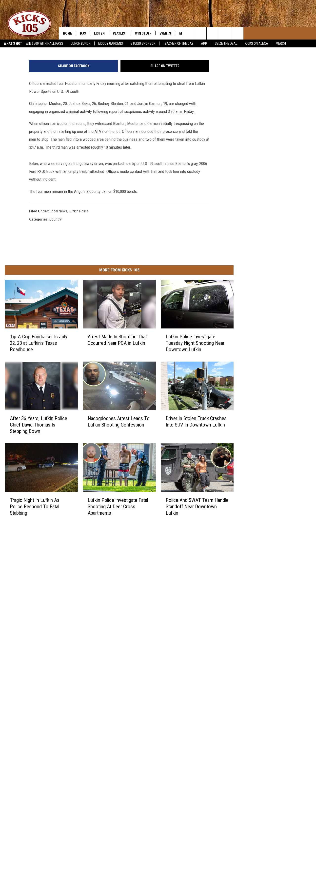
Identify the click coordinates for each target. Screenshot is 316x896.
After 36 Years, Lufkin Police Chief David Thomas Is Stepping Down (38, 424)
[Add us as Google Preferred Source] (200, 33)
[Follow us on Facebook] (225, 33)
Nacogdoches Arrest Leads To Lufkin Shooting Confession (119, 421)
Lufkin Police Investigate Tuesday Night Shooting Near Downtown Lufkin (195, 343)
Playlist (120, 33)
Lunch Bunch (81, 43)
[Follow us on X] (237, 33)
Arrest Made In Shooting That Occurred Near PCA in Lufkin (117, 340)
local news (58, 211)
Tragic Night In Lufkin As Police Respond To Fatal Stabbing (34, 506)
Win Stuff (143, 33)
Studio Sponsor (143, 43)
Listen (99, 33)
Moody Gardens (110, 43)
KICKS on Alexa (256, 43)
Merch (281, 43)
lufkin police (79, 211)
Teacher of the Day (178, 43)
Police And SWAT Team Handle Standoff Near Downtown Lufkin (197, 506)
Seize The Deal (226, 43)
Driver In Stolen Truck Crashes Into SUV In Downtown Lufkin (196, 421)
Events (165, 33)
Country (55, 219)
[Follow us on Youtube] (213, 33)
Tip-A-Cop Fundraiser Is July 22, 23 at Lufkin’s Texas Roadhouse (38, 343)
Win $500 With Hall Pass (44, 43)
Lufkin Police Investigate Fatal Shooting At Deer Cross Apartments (118, 506)
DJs (83, 33)
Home (67, 33)
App (204, 43)
